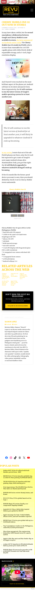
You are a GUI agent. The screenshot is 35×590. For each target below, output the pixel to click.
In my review (7, 153)
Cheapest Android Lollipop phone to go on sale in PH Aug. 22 (5, 276)
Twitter (15, 324)
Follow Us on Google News (18, 306)
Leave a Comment (10, 29)
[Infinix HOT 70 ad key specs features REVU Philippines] (17, 68)
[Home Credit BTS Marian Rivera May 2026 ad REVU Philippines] (17, 110)
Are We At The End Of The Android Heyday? (5, 283)
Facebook (8, 324)
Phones (5, 27)
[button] (31, 10)
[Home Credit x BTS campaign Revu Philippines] (17, 2)
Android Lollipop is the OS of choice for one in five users (24, 276)
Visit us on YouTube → (17, 584)
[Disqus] (17, 387)
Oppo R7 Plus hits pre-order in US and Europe (14, 283)
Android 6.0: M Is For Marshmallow (14, 275)
